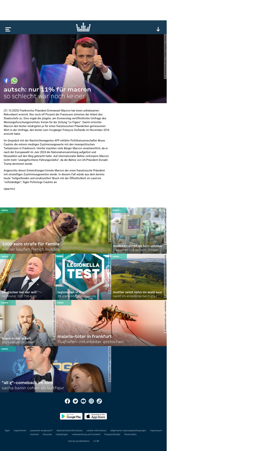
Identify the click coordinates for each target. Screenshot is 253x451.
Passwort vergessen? (41, 430)
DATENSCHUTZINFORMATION (69, 430)
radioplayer (62, 434)
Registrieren (20, 430)
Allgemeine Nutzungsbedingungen (128, 430)
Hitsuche (47, 434)
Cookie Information (96, 430)
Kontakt (34, 434)
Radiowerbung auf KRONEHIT (86, 434)
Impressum (156, 430)
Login (7, 430)
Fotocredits (130, 434)
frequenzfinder (112, 434)
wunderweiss (82, 441)
